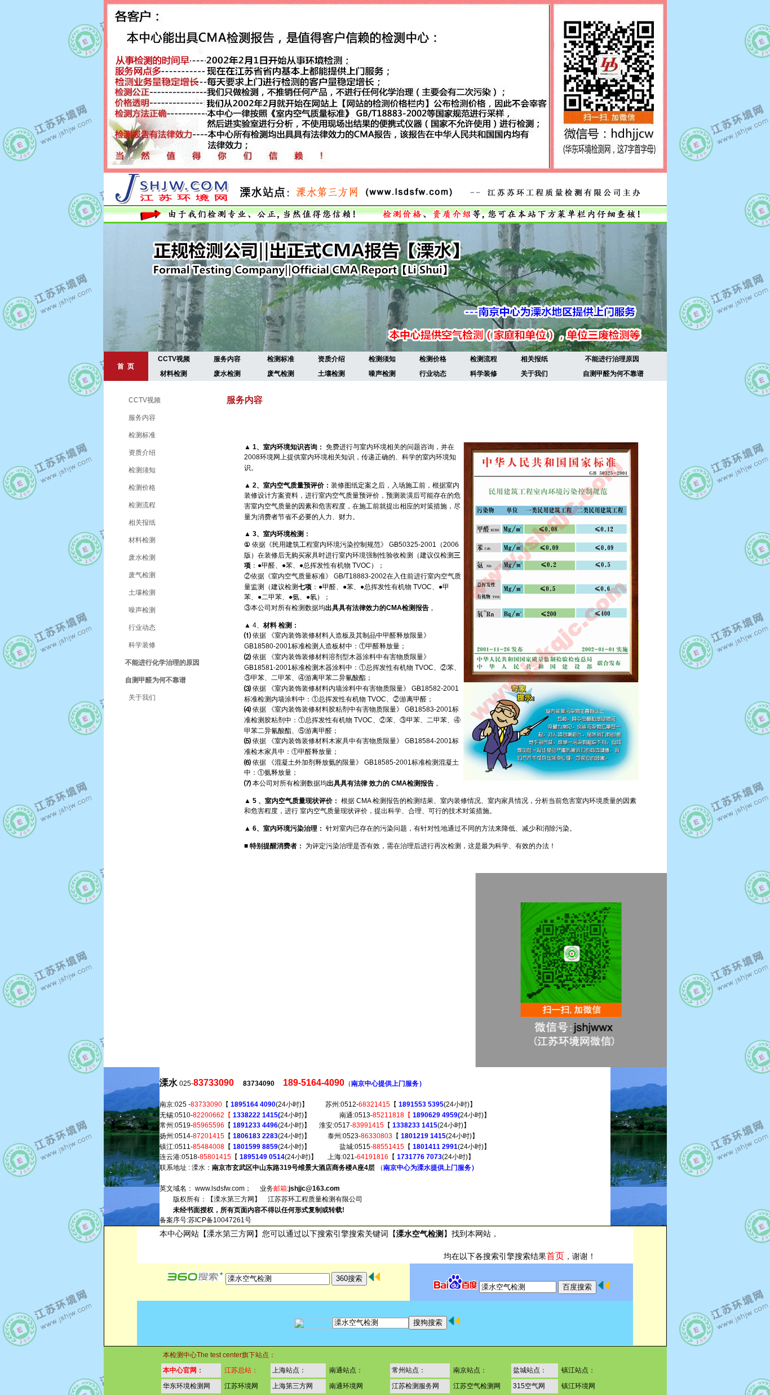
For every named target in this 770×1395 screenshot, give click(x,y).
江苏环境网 (241, 1386)
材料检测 (173, 374)
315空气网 (529, 1386)
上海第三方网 (292, 1386)
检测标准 (280, 359)
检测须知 (382, 359)
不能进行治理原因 (612, 359)
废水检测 (227, 374)
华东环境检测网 (186, 1386)
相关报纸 (534, 359)
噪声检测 (382, 374)
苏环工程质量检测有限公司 (321, 1199)
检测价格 (432, 359)
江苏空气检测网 (477, 1386)
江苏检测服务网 (415, 1386)
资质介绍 (331, 359)
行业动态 (432, 374)
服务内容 (227, 359)
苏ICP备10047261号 (219, 1220)
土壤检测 (331, 374)
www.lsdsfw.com (220, 1188)
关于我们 (534, 374)
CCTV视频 (174, 359)
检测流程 (483, 359)
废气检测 (280, 374)
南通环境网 (346, 1386)
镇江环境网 (578, 1386)
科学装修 (483, 374)
